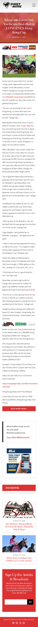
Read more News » (19, 409)
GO (30, 602)
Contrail (31, 290)
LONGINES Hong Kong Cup (15, 97)
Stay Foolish (23, 329)
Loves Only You (27, 126)
